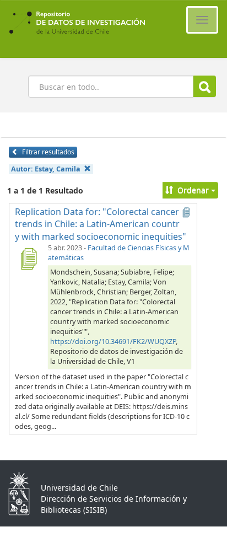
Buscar (204, 86)
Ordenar (193, 190)
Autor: (45, 169)
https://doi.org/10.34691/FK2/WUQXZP (113, 341)
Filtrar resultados (47, 152)
